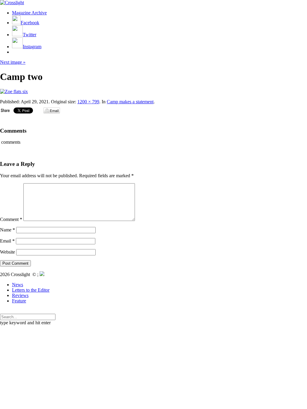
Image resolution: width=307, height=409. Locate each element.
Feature (19, 300)
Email (7, 240)
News (17, 284)
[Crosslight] (12, 2)
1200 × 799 (88, 101)
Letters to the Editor (30, 290)
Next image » (12, 62)
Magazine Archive (29, 12)
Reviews (20, 295)
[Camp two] (14, 91)
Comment (11, 219)
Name (7, 229)
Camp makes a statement (130, 101)
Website (7, 252)
